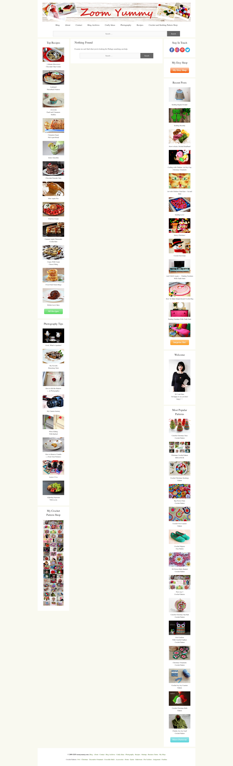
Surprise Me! (179, 342)
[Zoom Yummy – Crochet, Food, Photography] (116, 12)
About (67, 25)
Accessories (120, 759)
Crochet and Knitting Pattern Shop (163, 25)
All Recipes (53, 311)
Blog (58, 25)
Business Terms (153, 754)
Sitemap (144, 754)
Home (127, 759)
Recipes (140, 25)
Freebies (164, 759)
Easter (132, 759)
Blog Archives (94, 25)
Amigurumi (156, 759)
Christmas (84, 759)
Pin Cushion (148, 759)
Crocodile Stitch (109, 759)
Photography (126, 25)
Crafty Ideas (110, 25)
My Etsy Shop (179, 70)
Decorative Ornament (96, 759)
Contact (79, 25)
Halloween (138, 759)
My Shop (162, 754)
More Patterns (179, 739)
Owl (78, 759)
